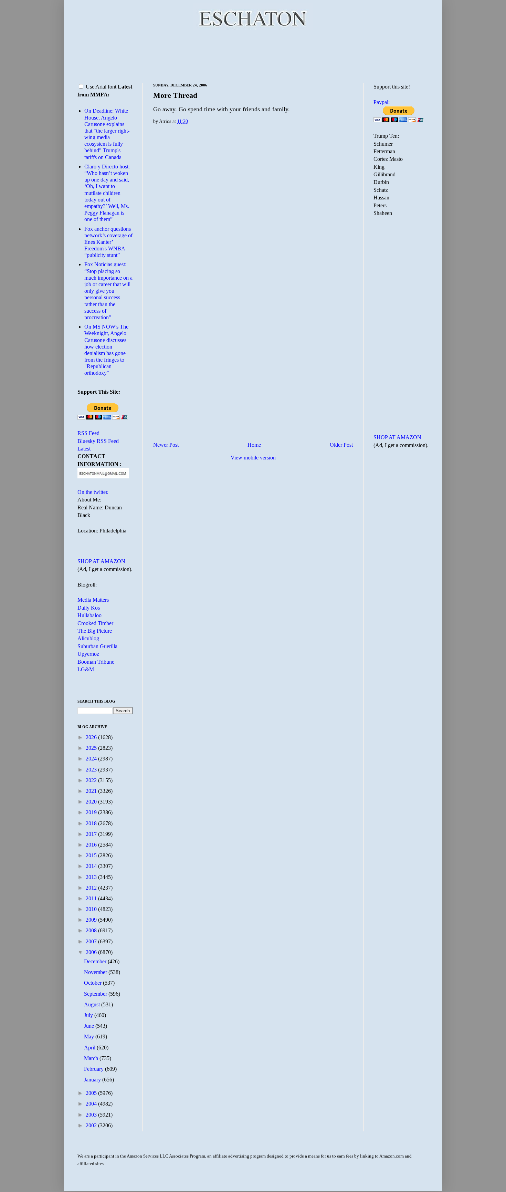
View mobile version (253, 457)
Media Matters (93, 600)
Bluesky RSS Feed (98, 441)
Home (254, 445)
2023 (92, 770)
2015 (92, 855)
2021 (92, 791)
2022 (92, 780)
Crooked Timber (95, 623)
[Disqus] (253, 234)
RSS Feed (88, 433)
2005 (92, 1093)
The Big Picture (94, 631)
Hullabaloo (89, 615)
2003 (92, 1115)
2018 (92, 823)
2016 (92, 845)
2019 (92, 812)
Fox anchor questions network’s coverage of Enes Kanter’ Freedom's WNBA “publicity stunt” (108, 242)
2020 (92, 802)
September (96, 994)
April (90, 1047)
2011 (92, 898)
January (93, 1079)
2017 (92, 834)
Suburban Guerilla (97, 646)
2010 (92, 909)
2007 (92, 941)
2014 (92, 866)
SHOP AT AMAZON (101, 561)
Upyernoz (88, 654)
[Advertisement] (253, 55)
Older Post (341, 445)
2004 (92, 1104)
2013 (92, 877)
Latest (84, 449)
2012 (92, 888)
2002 (92, 1125)
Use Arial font (101, 87)
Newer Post (166, 445)
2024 (92, 758)
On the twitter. (92, 492)
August (92, 1004)
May (89, 1036)
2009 (92, 920)
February (94, 1069)
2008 (92, 930)
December (96, 961)
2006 (92, 952)
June (89, 1026)
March (91, 1058)
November (96, 972)
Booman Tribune (95, 662)
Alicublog (88, 638)
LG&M (85, 669)
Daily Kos (88, 608)
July (89, 1015)
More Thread (175, 95)
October (93, 983)
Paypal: (381, 102)
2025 (92, 748)
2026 (92, 737)
